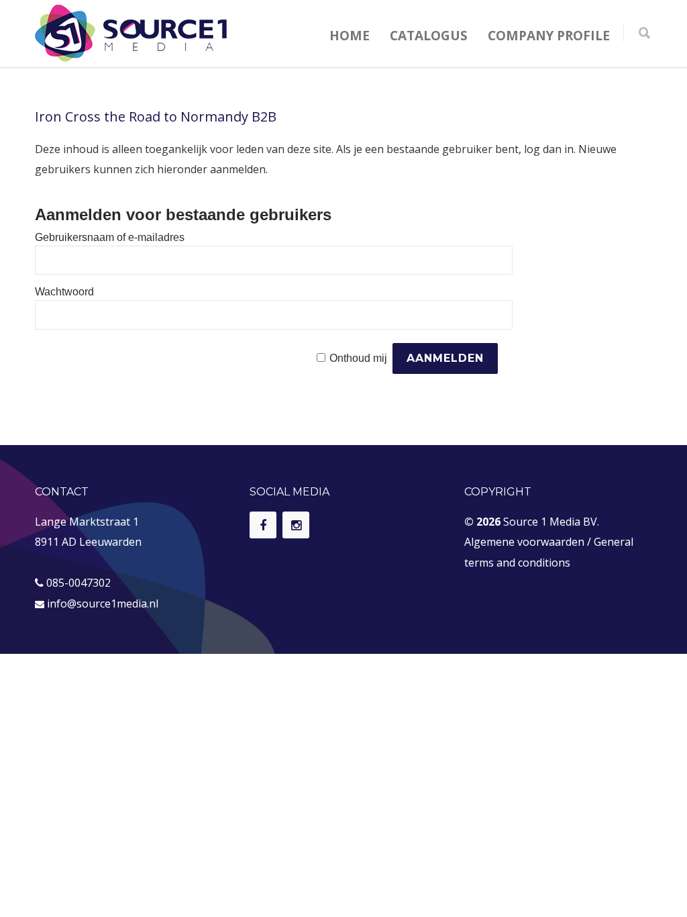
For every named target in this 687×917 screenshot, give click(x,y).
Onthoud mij (358, 358)
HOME (349, 35)
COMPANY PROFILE (549, 35)
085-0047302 (78, 582)
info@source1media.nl (102, 603)
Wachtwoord (64, 291)
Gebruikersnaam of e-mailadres (109, 237)
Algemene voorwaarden (524, 541)
